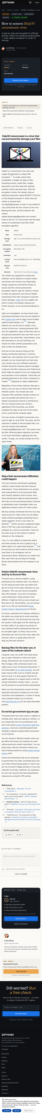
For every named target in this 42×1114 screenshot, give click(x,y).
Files (3, 1064)
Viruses (4, 1057)
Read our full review (21, 924)
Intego (35, 272)
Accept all (6, 1110)
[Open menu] (30, 2)
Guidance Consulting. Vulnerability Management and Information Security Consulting (22, 818)
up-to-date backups (23, 670)
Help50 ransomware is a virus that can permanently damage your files (20, 106)
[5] (35, 545)
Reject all (16, 1110)
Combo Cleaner (8, 609)
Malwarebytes (21, 609)
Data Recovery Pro (13, 702)
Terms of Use (6, 1079)
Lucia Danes (10, 48)
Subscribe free (21, 971)
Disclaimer (5, 1086)
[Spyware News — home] (8, 2)
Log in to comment (21, 874)
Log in (37, 2)
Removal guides (13, 10)
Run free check (21, 1014)
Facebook (5, 1049)
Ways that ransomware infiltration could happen (18, 111)
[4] (10, 522)
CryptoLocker (10, 319)
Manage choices (28, 1110)
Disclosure (5, 1089)
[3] (9, 380)
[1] (11, 176)
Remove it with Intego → (21, 80)
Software (4, 1061)
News (3, 1067)
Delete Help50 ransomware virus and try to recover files (20, 115)
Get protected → (21, 918)
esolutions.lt (14, 1046)
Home (3, 10)
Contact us (5, 1093)
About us (4, 1076)
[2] (25, 321)
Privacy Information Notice (10, 1083)
